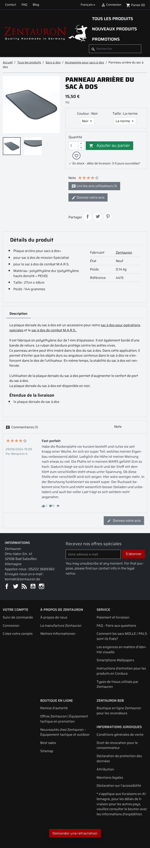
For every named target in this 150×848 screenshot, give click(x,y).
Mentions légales (110, 777)
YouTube (33, 587)
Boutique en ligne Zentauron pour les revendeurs (119, 710)
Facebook (7, 587)
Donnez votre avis (90, 197)
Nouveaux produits (114, 29)
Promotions (106, 39)
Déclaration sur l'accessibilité (119, 785)
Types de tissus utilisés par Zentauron (117, 684)
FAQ (24, 4)
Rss (24, 587)
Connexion (11, 625)
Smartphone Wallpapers (115, 660)
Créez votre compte (18, 633)
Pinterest (108, 216)
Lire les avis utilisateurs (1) (96, 186)
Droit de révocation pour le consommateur (117, 745)
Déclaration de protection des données (119, 758)
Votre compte (15, 609)
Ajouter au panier (109, 145)
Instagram (42, 587)
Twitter (16, 587)
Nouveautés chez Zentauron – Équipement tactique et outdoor (65, 732)
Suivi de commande (18, 617)
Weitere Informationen (57, 633)
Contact (10, 4)
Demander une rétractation (75, 833)
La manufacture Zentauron (60, 625)
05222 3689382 (42, 569)
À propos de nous (53, 617)
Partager (87, 216)
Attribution (105, 769)
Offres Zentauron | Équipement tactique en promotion (64, 719)
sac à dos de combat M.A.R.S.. (54, 330)
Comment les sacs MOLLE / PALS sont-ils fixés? (122, 636)
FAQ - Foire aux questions (116, 625)
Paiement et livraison (113, 617)
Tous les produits (112, 18)
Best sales (48, 742)
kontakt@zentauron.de (22, 579)
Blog (36, 4)
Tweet (98, 216)
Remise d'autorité (54, 708)
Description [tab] (18, 313)
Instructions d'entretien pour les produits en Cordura (121, 671)
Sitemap (46, 751)
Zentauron (124, 252)
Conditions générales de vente (120, 734)
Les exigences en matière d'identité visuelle (122, 649)
